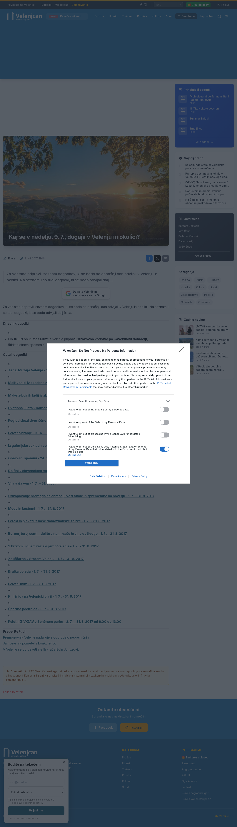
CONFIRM (92, 463)
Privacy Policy (139, 476)
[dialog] (118, 413)
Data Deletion (98, 476)
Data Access (118, 476)
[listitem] (118, 401)
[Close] (182, 350)
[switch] (164, 409)
